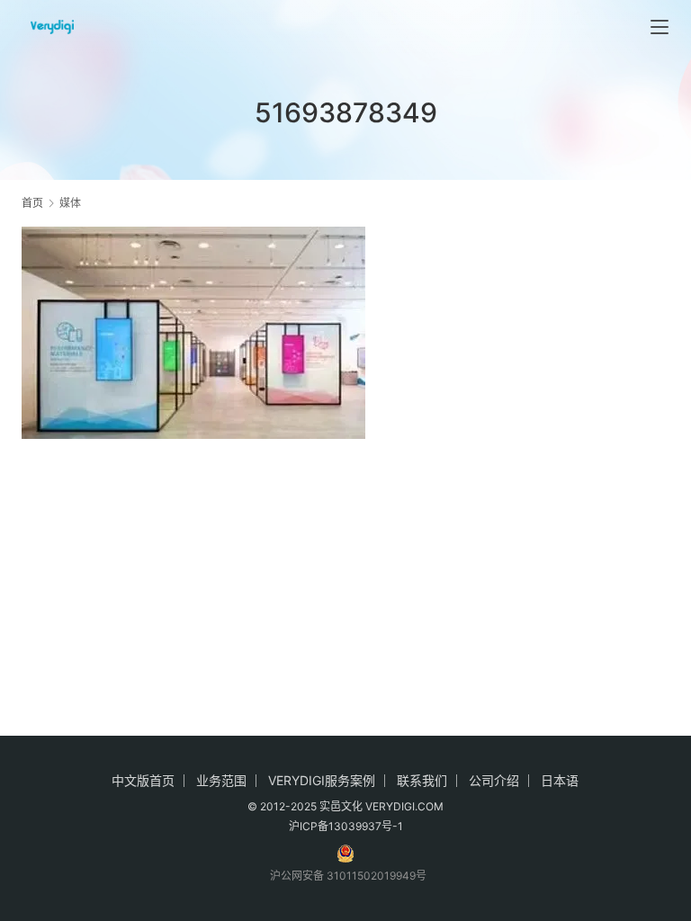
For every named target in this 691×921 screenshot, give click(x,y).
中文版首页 (143, 780)
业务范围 (221, 780)
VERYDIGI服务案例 (321, 780)
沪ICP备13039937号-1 (346, 826)
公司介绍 (494, 780)
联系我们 (422, 780)
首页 (32, 203)
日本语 (560, 780)
